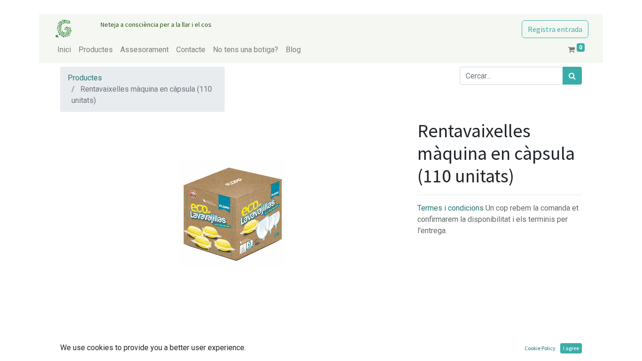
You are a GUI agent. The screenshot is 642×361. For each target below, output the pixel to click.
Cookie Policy (540, 348)
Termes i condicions (451, 208)
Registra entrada (555, 29)
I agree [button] (571, 348)
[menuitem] (64, 49)
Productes (85, 77)
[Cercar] (572, 76)
